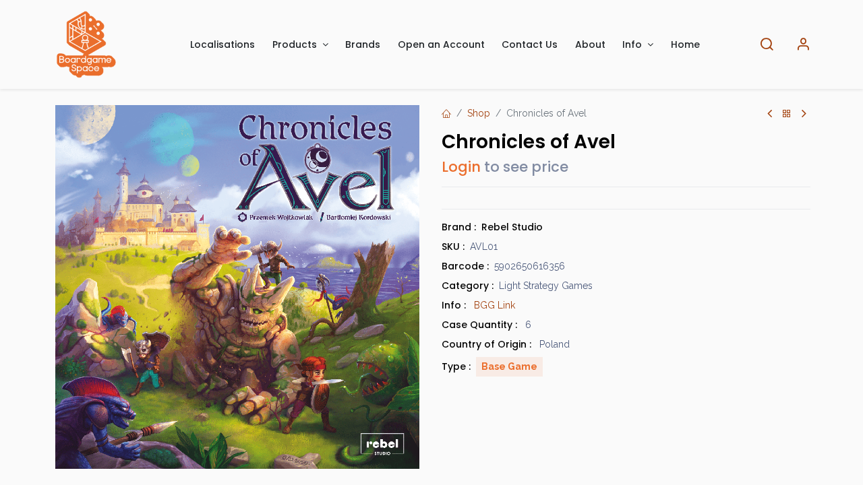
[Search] (766, 44)
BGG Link (494, 305)
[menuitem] (223, 44)
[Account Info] (803, 44)
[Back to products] (787, 114)
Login (461, 166)
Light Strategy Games (546, 285)
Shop (478, 113)
